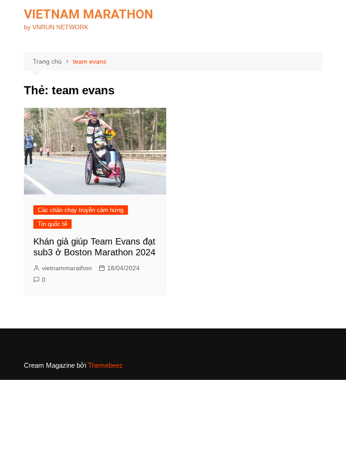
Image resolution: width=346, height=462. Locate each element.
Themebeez (105, 365)
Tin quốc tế (52, 224)
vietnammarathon (67, 268)
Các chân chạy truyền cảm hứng (80, 210)
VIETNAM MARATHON (88, 14)
